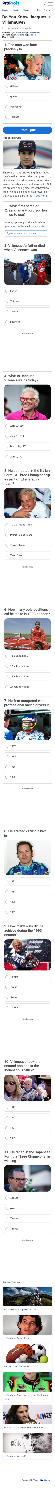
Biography (26, 28)
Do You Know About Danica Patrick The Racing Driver (26, 1397)
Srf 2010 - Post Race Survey (17, 1366)
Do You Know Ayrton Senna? (17, 1338)
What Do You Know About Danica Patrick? (23, 1427)
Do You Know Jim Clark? (15, 1456)
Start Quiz (28, 130)
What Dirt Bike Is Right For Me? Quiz (20, 1309)
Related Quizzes (12, 1282)
